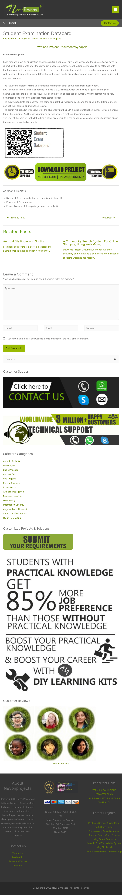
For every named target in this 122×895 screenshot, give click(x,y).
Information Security (13, 504)
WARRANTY (104, 802)
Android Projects (11, 461)
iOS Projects (9, 487)
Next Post (108, 217)
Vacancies (17, 853)
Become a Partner (17, 861)
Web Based (9, 465)
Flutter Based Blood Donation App (104, 851)
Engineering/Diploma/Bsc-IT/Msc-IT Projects (26, 38)
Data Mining (9, 500)
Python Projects (11, 483)
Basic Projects (10, 470)
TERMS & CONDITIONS (104, 790)
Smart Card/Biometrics (15, 513)
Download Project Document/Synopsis (61, 47)
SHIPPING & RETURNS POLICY (104, 798)
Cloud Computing (12, 518)
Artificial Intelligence (13, 491)
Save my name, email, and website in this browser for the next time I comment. (48, 338)
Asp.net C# (9, 474)
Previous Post (16, 217)
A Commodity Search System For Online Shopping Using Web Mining (90, 242)
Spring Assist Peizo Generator (104, 831)
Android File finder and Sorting (24, 241)
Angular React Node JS (15, 509)
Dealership (17, 857)
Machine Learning (12, 496)
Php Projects (9, 478)
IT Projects (55, 38)
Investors (17, 865)
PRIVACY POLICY (104, 794)
